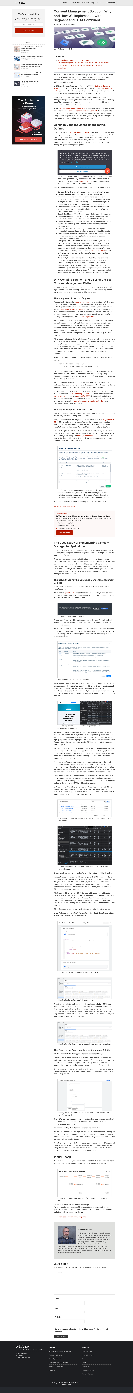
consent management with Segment (83, 111)
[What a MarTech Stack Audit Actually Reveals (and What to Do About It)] (17, 65)
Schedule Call (110, 3)
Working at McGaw (38, 1350)
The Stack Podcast (87, 1374)
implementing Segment (80, 394)
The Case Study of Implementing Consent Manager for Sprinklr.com (80, 65)
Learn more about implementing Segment (70, 1217)
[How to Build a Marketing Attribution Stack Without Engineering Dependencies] (17, 47)
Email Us (18, 1350)
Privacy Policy (66, 1384)
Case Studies (86, 1366)
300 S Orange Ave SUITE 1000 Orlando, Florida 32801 (23, 1355)
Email (57, 1308)
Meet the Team (27, 1350)
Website (58, 1317)
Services (66, 3)
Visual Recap (62, 68)
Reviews (98, 3)
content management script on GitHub (89, 401)
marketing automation (88, 317)
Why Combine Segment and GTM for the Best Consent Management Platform (83, 63)
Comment (59, 1272)
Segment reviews (85, 181)
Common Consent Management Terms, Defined (73, 60)
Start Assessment (64, 532)
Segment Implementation (56, 1366)
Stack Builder (75, 3)
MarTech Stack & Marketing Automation (60, 1351)
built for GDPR (59, 396)
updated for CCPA (83, 396)
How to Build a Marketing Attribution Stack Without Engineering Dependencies (31, 48)
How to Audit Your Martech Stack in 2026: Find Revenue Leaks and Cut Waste (31, 82)
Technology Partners (88, 1370)
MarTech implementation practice (72, 108)
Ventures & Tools (87, 1351)
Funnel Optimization (55, 1359)
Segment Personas (98, 250)
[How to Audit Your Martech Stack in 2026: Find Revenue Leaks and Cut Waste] (17, 82)
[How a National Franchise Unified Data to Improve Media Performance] (17, 73)
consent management (82, 302)
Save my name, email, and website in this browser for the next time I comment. (81, 1330)
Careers (84, 1362)
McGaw (24, 3)
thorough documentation (87, 436)
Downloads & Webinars (88, 1355)
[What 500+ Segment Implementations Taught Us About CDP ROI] (17, 57)
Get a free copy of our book (64, 506)
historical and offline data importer (72, 309)
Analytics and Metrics (55, 1355)
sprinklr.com (69, 593)
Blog (92, 3)
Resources (85, 3)
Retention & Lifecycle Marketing (58, 1362)
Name (58, 1299)
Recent (28, 42)
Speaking (52, 1370)
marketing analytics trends (79, 132)
